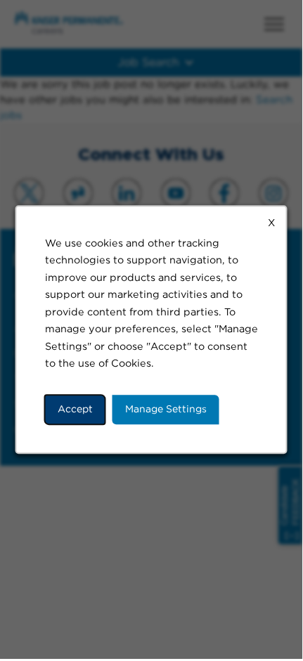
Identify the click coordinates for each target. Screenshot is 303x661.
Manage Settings (166, 408)
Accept (75, 408)
